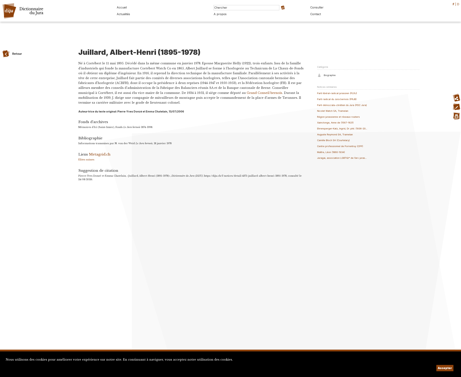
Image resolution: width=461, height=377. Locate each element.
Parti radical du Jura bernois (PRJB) (337, 99)
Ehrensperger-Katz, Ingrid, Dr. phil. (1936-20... (342, 128)
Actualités (123, 14)
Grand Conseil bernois (264, 93)
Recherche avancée (282, 13)
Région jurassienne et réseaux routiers (338, 117)
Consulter (317, 7)
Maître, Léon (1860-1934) (331, 152)
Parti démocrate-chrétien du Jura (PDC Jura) (342, 105)
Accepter (445, 368)
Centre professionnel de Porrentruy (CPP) (340, 146)
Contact (315, 14)
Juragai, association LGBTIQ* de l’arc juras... (342, 158)
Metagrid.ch (99, 154)
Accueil (122, 7)
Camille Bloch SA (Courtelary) (333, 140)
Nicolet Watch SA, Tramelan (332, 111)
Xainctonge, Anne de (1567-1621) (335, 122)
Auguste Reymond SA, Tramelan (335, 134)
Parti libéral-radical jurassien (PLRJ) (337, 93)
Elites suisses (86, 159)
